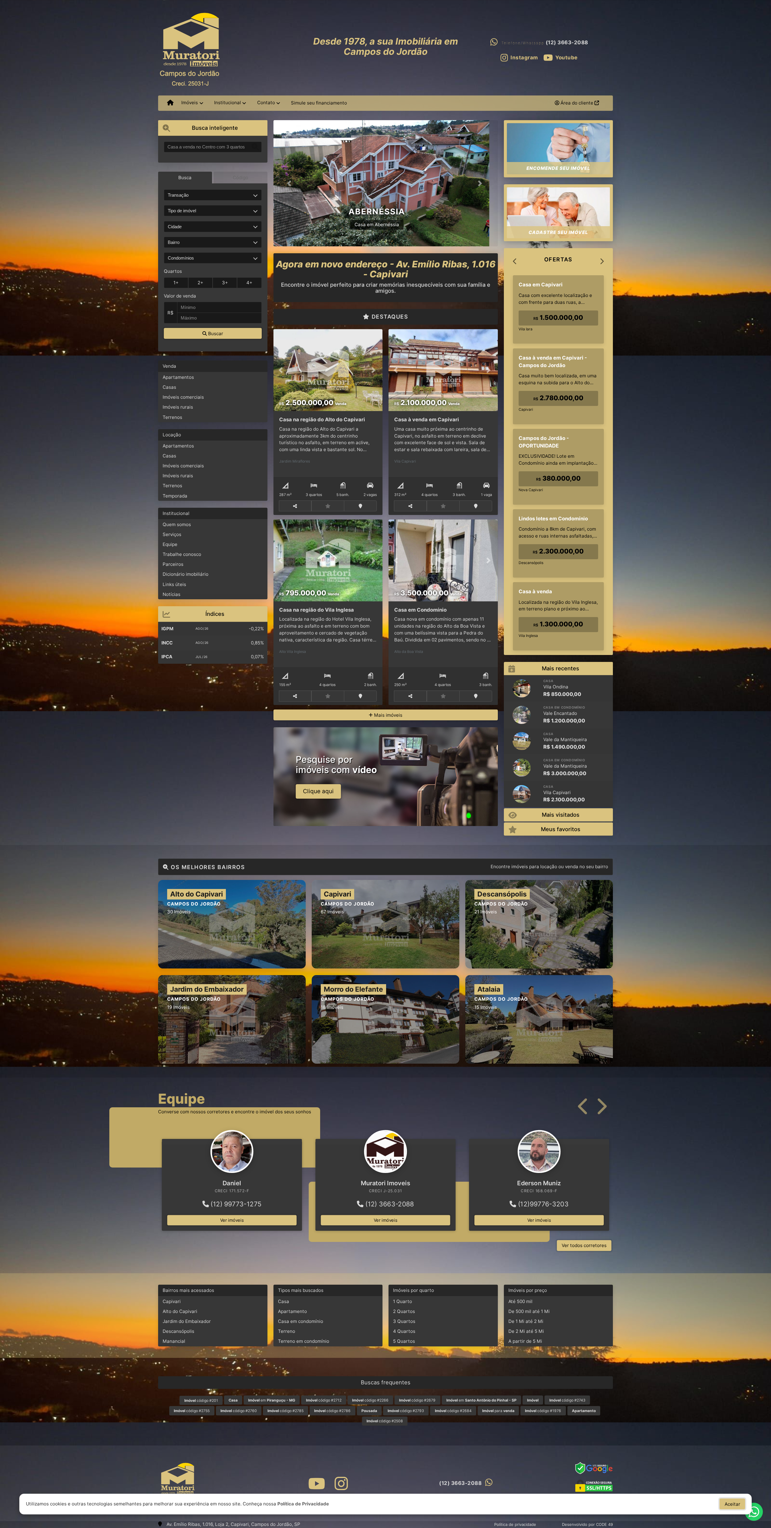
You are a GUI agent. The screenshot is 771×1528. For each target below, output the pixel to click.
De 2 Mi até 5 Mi (526, 1331)
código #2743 (567, 1400)
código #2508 (385, 1421)
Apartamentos (178, 377)
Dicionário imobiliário (185, 574)
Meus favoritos (560, 829)
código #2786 (332, 1410)
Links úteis (174, 584)
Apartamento (292, 1311)
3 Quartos (404, 1321)
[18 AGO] (522, 741)
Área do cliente (577, 103)
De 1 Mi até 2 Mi (525, 1321)
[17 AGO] (522, 768)
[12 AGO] (522, 794)
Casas (169, 387)
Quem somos (177, 524)
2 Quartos (404, 1311)
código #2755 (192, 1410)
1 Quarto (402, 1301)
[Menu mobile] (170, 103)
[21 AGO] (522, 688)
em (271, 1400)
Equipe (170, 544)
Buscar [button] (215, 333)
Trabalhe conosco (182, 554)
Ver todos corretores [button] (584, 1245)
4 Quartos (404, 1331)
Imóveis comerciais (183, 397)
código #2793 (406, 1410)
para (498, 1410)
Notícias (171, 594)
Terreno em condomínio (303, 1341)
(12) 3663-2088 (567, 42)
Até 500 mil (520, 1301)
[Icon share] (316, 1483)
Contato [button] (266, 102)
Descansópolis (178, 1331)
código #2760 (238, 1410)
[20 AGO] (522, 715)
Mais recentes (560, 668)
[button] (290, 183)
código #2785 (285, 1410)
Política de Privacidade (303, 1504)
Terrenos (172, 417)
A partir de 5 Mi (525, 1341)
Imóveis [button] (189, 102)
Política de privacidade (515, 1524)
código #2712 (324, 1400)
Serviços (172, 534)
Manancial (174, 1341)
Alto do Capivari (180, 1311)
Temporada (175, 496)
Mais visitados (560, 814)
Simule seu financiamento (319, 103)
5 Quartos (404, 1341)
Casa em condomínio (300, 1321)
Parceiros (173, 564)
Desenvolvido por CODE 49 (587, 1524)
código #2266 (370, 1400)
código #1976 (543, 1410)
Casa (283, 1301)
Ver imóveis (232, 1220)
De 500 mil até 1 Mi (529, 1311)
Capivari (172, 1301)
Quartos (173, 271)
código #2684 (453, 1410)
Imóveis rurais (178, 407)
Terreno (286, 1331)
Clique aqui (318, 791)
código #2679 (417, 1400)
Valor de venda (180, 296)
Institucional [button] (227, 102)
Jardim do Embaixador (187, 1321)
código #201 (201, 1400)
